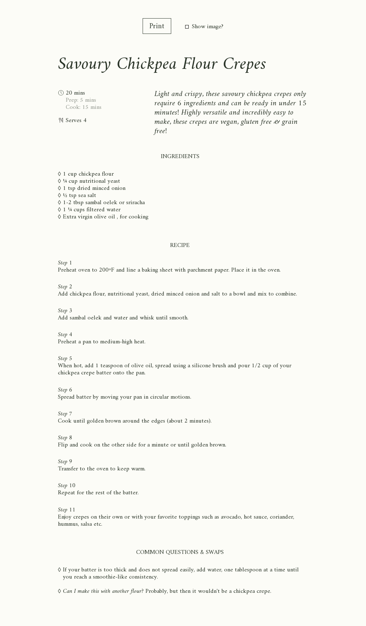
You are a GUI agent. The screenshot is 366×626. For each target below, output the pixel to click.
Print (156, 26)
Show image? (207, 26)
